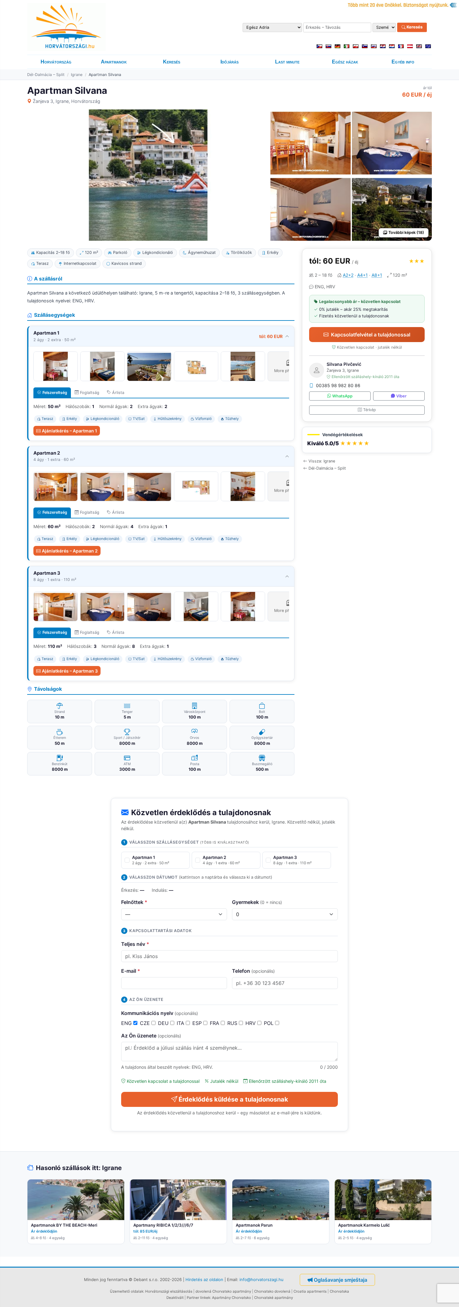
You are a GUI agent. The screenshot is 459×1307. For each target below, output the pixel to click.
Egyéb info (403, 61)
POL (269, 1023)
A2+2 (348, 275)
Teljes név (135, 944)
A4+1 (362, 275)
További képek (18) (406, 232)
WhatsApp (342, 396)
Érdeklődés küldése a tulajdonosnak (233, 1099)
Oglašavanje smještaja (340, 1280)
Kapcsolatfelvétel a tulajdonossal (370, 334)
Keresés (414, 27)
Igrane (76, 74)
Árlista (118, 392)
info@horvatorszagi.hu (261, 1279)
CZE (145, 1023)
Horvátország (56, 61)
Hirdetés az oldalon (204, 1279)
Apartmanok (114, 61)
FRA (215, 1023)
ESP (197, 1023)
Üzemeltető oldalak (126, 1291)
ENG (127, 1023)
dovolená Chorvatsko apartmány (223, 1291)
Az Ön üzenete (151, 1035)
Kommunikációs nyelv (159, 1013)
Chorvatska (339, 1291)
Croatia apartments (310, 1291)
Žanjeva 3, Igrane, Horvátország (66, 101)
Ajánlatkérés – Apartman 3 (70, 671)
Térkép (369, 409)
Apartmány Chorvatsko (231, 1297)
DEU (164, 1023)
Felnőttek (134, 902)
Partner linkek (198, 1297)
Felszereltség (54, 392)
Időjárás (229, 61)
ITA (181, 1023)
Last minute (287, 61)
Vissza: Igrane (321, 461)
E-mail (130, 971)
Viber (401, 396)
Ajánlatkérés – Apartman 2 (70, 550)
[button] (367, 440)
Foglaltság (89, 392)
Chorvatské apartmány (273, 1297)
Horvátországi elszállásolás (168, 1291)
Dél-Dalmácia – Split (46, 74)
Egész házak (345, 61)
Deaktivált (175, 1297)
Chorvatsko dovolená (272, 1291)
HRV (251, 1023)
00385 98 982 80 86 (338, 385)
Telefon (253, 971)
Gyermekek (257, 902)
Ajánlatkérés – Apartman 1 (69, 430)
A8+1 (377, 275)
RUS (233, 1023)
